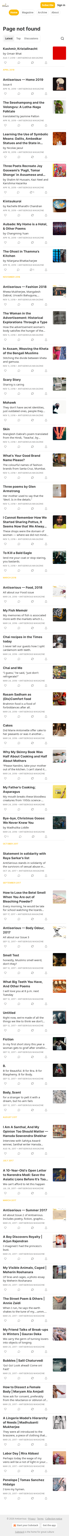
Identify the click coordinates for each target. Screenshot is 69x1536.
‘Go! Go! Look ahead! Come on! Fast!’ (22, 1367)
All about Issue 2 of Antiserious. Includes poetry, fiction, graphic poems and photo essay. (23, 1216)
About (55, 12)
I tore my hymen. (14, 1489)
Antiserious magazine (30, 58)
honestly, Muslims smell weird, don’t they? (22, 962)
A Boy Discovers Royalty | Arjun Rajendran (22, 1239)
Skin (6, 429)
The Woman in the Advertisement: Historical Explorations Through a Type (25, 318)
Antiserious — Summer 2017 (25, 1210)
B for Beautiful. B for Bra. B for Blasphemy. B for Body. (22, 1072)
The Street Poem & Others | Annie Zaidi (24, 1301)
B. (4, 1066)
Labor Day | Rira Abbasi (21, 1453)
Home (13, 12)
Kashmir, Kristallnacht (20, 49)
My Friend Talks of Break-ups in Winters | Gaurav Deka (25, 1332)
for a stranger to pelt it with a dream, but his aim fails (21, 1099)
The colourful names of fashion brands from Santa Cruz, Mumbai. (24, 466)
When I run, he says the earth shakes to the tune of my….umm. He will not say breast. (24, 1309)
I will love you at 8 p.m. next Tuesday (21, 992)
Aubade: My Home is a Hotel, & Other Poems (25, 226)
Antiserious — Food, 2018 (22, 587)
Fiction (8, 1039)
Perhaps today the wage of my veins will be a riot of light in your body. (24, 1460)
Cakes (8, 725)
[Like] (5, 62)
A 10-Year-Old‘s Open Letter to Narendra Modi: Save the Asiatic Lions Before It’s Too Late (24, 1175)
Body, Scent (12, 1092)
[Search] (62, 38)
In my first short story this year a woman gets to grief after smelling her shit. (25, 1046)
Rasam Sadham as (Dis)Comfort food (17, 697)
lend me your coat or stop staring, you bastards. (24, 559)
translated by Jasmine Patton (21, 116)
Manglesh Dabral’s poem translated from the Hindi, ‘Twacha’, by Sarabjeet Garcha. (25, 435)
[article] (34, 56)
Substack (19, 1531)
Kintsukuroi (12, 201)
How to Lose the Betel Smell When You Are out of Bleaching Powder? (24, 897)
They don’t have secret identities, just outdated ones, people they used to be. (23, 409)
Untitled (9, 1013)
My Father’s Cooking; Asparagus (19, 789)
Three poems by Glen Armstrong (19, 489)
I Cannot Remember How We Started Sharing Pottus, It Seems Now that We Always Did (25, 522)
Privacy (32, 1518)
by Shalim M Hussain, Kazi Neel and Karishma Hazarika (25, 181)
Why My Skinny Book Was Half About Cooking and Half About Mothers (25, 756)
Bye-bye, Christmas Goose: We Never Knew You (24, 820)
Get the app (49, 1525)
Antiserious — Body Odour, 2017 (23, 930)
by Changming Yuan (16, 233)
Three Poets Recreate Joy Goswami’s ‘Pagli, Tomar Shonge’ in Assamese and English (23, 170)
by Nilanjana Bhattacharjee (20, 260)
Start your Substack (27, 1525)
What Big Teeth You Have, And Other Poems (23, 984)
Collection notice (53, 1518)
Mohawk (9, 402)
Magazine (27, 12)
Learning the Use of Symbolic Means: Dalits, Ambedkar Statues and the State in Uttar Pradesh (25, 138)
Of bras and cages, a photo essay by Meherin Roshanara (24, 1278)
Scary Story (12, 379)
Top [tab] (18, 38)
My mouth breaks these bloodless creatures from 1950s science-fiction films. (24, 798)
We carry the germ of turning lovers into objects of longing (25, 1340)
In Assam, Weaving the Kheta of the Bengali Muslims (25, 351)
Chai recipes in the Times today (22, 639)
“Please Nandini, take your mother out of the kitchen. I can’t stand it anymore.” (24, 767)
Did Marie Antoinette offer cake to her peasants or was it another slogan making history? (24, 732)
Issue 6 (7, 84)
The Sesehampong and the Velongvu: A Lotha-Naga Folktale (23, 107)
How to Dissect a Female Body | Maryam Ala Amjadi (23, 1389)
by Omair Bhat (12, 53)
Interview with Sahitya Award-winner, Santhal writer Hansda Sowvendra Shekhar (22, 1142)
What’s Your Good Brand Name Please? (21, 458)
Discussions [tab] (31, 38)
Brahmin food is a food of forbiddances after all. (19, 705)
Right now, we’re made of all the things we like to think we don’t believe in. (23, 1019)
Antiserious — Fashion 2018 (25, 287)
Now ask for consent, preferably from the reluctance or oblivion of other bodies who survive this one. (25, 1398)
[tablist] (21, 38)
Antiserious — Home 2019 (23, 79)
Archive (42, 12)
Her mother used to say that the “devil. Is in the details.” (23, 497)
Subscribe (48, 5)
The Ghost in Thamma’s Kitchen (21, 254)
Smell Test (11, 955)
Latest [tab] (9, 38)
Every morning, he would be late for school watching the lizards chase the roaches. (23, 908)
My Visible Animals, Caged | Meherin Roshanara (24, 1270)
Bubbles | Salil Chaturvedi (23, 1360)
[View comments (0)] (19, 62)
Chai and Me (12, 668)
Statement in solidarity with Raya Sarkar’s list (24, 856)
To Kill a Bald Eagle (17, 553)
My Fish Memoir (15, 610)
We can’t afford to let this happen (24, 1184)
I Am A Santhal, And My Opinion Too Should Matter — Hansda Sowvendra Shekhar (25, 1131)
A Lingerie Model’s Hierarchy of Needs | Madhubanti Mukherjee (25, 1422)
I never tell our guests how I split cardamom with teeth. (24, 648)
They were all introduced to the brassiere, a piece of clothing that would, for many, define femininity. (25, 1433)
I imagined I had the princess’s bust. (22, 1247)
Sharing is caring (13, 384)
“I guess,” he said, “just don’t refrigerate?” (20, 674)
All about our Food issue (18, 592)
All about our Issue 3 (16, 937)
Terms (40, 1518)
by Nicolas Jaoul (13, 148)
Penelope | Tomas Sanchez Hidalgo (23, 1482)
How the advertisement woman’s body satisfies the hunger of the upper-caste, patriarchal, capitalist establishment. (24, 328)
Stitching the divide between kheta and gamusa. (25, 359)
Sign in (61, 5)
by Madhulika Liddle (16, 827)
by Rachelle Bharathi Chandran (22, 206)
